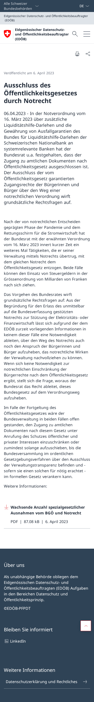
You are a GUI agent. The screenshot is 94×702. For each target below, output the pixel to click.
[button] (86, 626)
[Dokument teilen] (87, 53)
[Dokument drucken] (77, 53)
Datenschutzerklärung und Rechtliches (41, 681)
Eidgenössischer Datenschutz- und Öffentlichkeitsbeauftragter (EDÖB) (42, 34)
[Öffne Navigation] (87, 33)
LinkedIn (18, 641)
